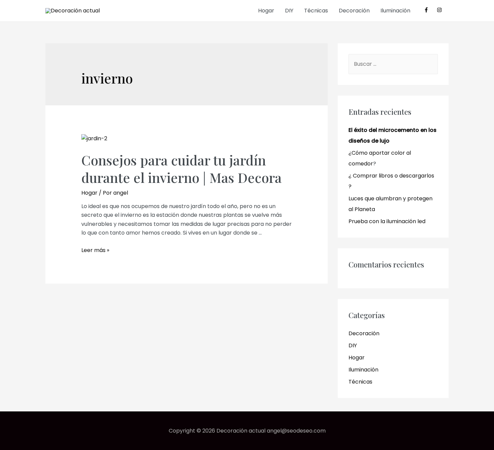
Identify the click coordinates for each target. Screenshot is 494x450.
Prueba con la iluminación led (386, 221)
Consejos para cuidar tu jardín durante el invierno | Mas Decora (181, 168)
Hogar (266, 10)
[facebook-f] (430, 9)
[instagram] (440, 9)
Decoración (354, 10)
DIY (289, 10)
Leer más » (95, 250)
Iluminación (395, 10)
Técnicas (316, 10)
